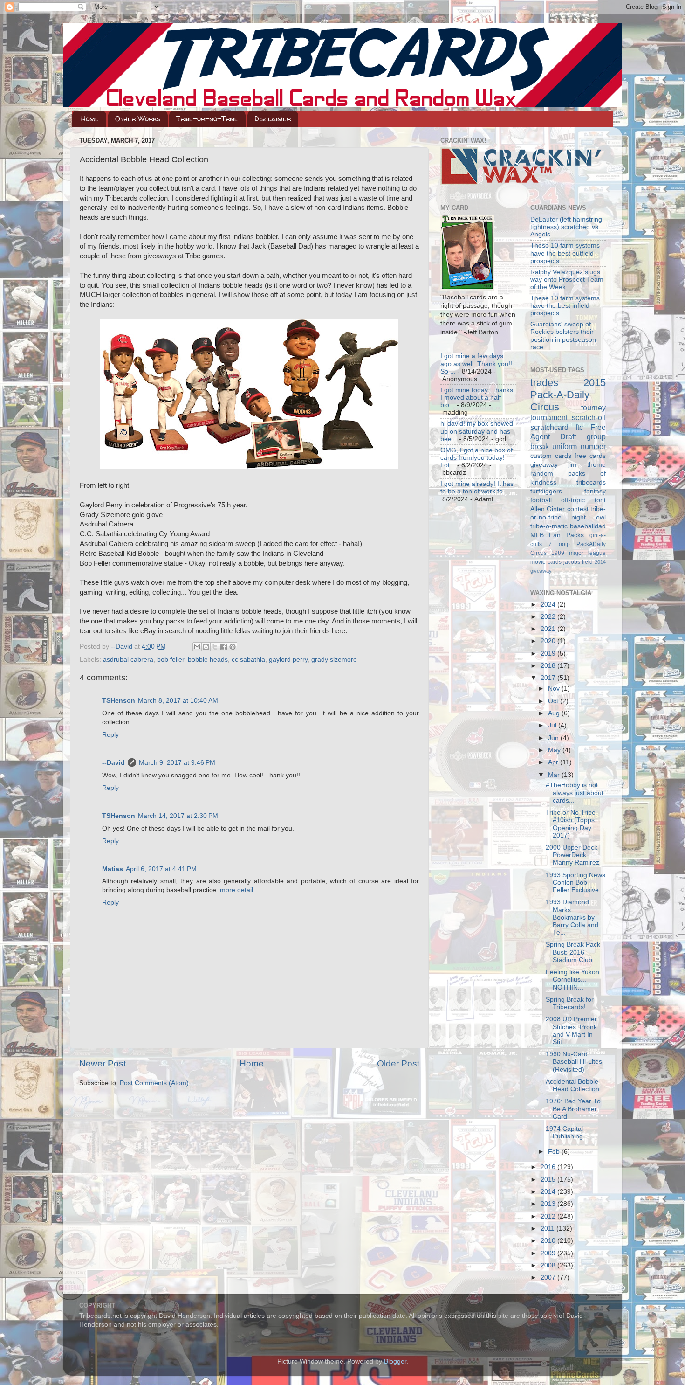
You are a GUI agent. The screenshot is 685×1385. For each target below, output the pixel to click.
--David (122, 646)
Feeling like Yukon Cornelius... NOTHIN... (572, 979)
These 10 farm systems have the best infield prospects (565, 306)
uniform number (579, 446)
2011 (548, 1228)
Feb (555, 1151)
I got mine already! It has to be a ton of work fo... (477, 487)
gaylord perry (288, 659)
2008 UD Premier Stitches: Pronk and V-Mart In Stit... (571, 1031)
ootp (564, 544)
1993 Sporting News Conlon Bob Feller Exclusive (575, 882)
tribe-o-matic (549, 526)
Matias (112, 869)
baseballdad (588, 526)
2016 (549, 1166)
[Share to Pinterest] (232, 646)
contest (578, 509)
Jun (554, 737)
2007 (549, 1277)
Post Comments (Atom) (154, 1083)
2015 (549, 1179)
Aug (555, 713)
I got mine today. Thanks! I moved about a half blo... (477, 398)
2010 (549, 1240)
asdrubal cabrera (128, 659)
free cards (590, 455)
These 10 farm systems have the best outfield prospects (565, 253)
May (555, 750)
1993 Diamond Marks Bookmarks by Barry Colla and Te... (572, 917)
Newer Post (102, 1063)
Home (90, 119)
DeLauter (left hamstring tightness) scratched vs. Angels (566, 227)
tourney (593, 407)
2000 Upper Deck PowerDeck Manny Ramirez (572, 855)
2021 (549, 628)
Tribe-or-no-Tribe (207, 119)
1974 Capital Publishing (564, 1132)
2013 (549, 1203)
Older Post (398, 1063)
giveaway (544, 464)
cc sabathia (248, 659)
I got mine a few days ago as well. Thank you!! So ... (476, 363)
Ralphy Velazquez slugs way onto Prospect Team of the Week (566, 280)
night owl (588, 517)
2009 (549, 1253)
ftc (579, 427)
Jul (553, 725)
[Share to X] (214, 646)
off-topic (573, 500)
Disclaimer (272, 119)
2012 (549, 1216)
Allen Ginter (547, 509)
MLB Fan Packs (557, 535)
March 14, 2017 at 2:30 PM (178, 815)
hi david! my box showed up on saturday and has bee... (476, 431)
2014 (549, 1191)
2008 (549, 1265)
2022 (549, 616)
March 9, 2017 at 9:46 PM (177, 762)
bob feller (170, 659)
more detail (236, 889)
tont (600, 500)
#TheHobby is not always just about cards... (574, 792)
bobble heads (208, 659)
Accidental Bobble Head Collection (572, 1085)
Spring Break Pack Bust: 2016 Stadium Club (573, 952)
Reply (110, 734)
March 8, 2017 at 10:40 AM (178, 700)
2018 (549, 665)
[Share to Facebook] (223, 646)
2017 (549, 677)
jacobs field (578, 562)
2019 (549, 653)
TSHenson (118, 700)
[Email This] (197, 646)
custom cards (550, 455)
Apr (554, 762)
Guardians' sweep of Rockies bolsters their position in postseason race (563, 336)
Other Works (137, 119)
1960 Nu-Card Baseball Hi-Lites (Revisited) (574, 1062)
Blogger (395, 1361)
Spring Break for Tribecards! (570, 1003)
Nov (555, 688)
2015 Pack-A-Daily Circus (568, 395)
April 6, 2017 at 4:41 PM (161, 869)
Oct (554, 701)
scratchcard (549, 427)
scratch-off (589, 417)
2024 (549, 604)
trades (544, 382)
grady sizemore (334, 659)
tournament (549, 417)
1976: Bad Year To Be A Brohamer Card (573, 1109)
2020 (549, 640)
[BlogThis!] (206, 646)
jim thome (587, 464)
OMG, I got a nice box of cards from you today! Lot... (476, 458)
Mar (555, 774)
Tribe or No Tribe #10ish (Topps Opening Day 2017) (571, 824)
